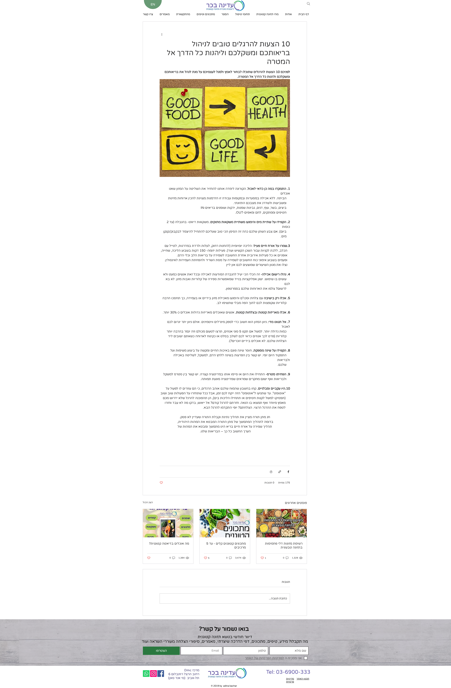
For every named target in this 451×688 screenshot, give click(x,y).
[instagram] (153, 673)
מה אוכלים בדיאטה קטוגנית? (169, 543)
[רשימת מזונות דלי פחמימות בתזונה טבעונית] (281, 523)
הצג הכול (148, 502)
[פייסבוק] (160, 673)
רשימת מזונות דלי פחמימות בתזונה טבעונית (283, 545)
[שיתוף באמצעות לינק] (279, 471)
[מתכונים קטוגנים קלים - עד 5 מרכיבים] (225, 523)
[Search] (308, 3)
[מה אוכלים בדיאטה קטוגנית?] (168, 523)
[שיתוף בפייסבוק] (288, 471)
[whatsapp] (146, 673)
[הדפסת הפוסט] (271, 471)
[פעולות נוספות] (162, 34)
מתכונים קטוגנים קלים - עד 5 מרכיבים (226, 545)
